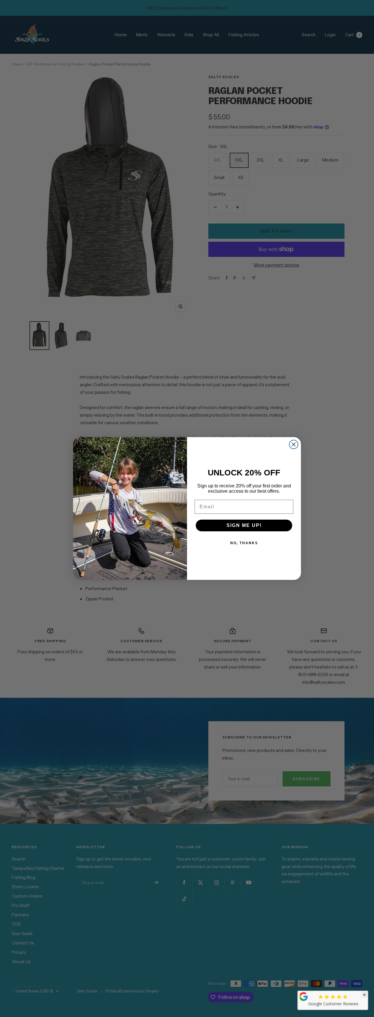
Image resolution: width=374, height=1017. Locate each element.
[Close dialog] (293, 444)
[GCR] (303, 996)
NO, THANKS (244, 543)
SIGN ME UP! (244, 525)
